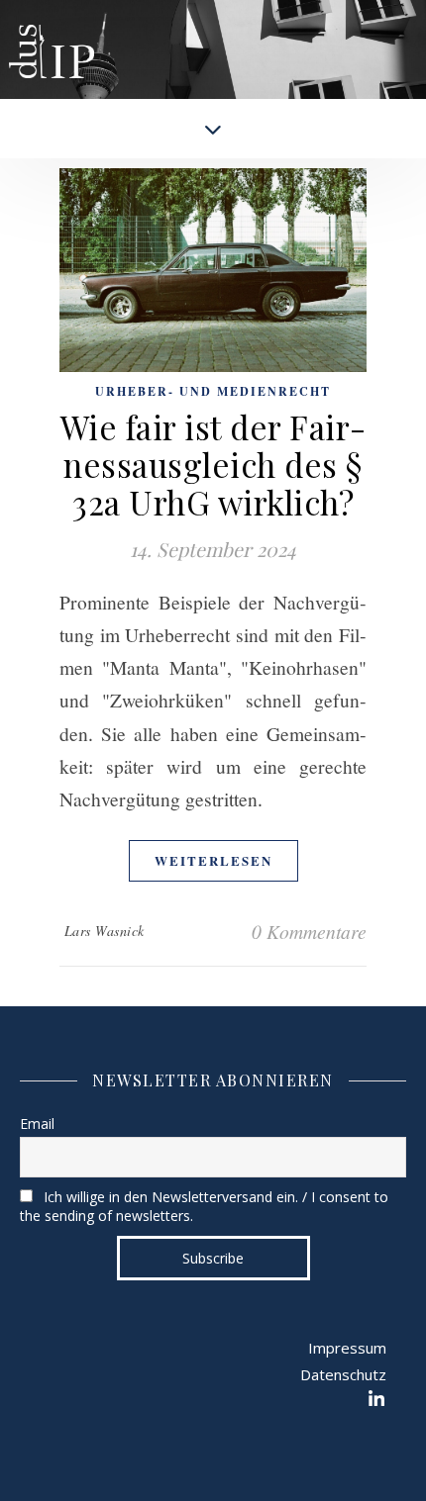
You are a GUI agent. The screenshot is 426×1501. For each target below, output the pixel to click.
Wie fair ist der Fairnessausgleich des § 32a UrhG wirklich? (213, 464)
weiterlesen (213, 860)
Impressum (347, 1348)
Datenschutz (343, 1374)
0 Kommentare (309, 931)
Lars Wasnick (104, 930)
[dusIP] (51, 35)
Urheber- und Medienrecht (213, 391)
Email (37, 1123)
